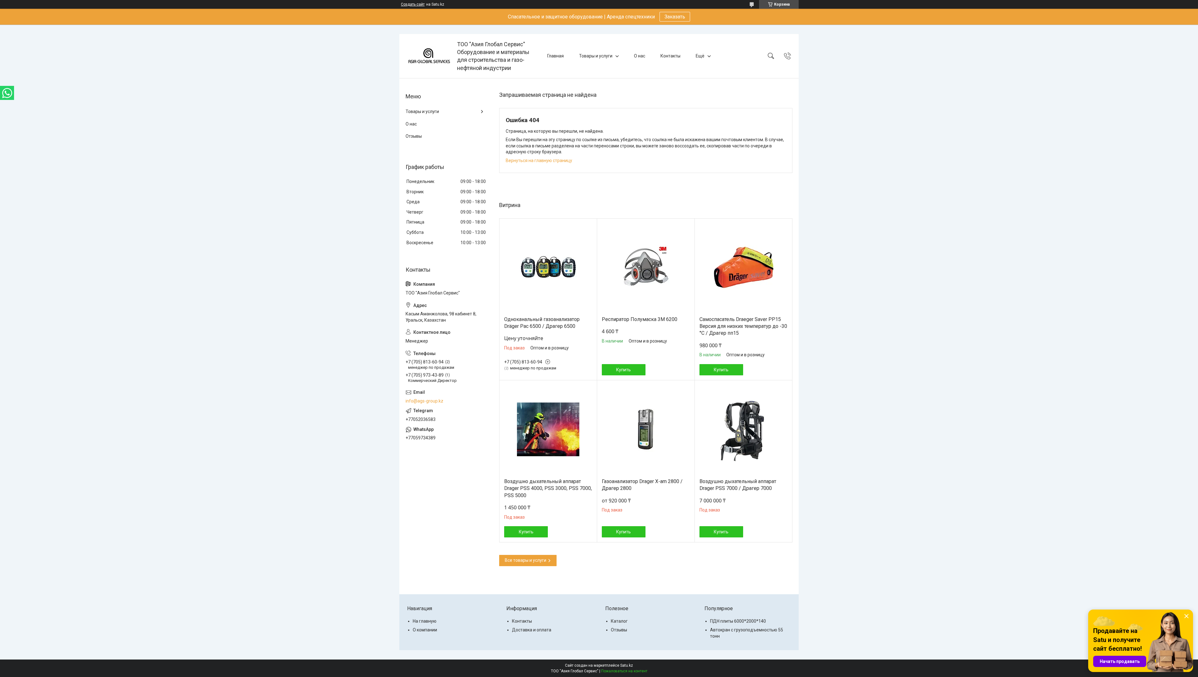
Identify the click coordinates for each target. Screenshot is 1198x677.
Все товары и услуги (525, 560)
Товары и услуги (595, 55)
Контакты (670, 55)
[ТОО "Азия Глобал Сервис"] (429, 56)
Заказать (675, 17)
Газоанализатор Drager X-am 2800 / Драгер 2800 (642, 484)
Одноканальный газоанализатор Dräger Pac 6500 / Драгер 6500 (542, 322)
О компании (425, 629)
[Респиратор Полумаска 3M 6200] (646, 267)
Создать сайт (413, 4)
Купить (623, 369)
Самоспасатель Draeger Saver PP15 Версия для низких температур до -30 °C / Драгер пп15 (743, 326)
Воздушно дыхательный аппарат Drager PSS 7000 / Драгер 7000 (737, 484)
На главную (424, 621)
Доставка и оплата (531, 629)
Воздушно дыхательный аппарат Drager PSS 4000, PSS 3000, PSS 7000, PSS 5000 (548, 488)
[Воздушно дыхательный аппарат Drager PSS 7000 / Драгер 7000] (743, 429)
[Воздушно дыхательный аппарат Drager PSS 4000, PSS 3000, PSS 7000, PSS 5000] (548, 429)
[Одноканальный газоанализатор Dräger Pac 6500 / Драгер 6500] (548, 267)
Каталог (619, 621)
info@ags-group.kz (424, 400)
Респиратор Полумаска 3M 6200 (639, 319)
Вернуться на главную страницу (539, 160)
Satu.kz (626, 665)
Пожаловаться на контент (624, 671)
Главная (555, 55)
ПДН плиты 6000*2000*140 (738, 621)
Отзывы (414, 136)
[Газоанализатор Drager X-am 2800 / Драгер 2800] (646, 429)
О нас (639, 55)
